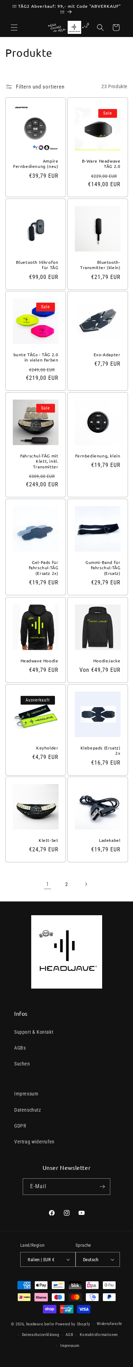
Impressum (26, 1093)
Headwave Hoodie (40, 660)
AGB (69, 1334)
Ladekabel (109, 840)
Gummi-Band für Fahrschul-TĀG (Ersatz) (102, 568)
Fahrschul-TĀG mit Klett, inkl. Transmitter (39, 461)
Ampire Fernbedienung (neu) (35, 163)
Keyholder (47, 747)
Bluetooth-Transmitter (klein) (100, 264)
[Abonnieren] (102, 1186)
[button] (14, 27)
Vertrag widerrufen (34, 1141)
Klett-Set (48, 840)
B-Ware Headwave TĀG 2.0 (101, 163)
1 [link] (47, 884)
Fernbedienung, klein (97, 455)
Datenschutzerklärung (40, 1334)
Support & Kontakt (33, 1032)
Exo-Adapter (106, 354)
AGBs (20, 1048)
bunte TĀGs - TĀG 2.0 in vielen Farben (36, 357)
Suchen (22, 1064)
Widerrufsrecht (109, 1324)
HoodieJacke (106, 660)
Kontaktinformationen (99, 1334)
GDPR (20, 1126)
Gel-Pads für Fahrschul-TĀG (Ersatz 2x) (44, 568)
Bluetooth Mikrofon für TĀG (37, 264)
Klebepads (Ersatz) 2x (100, 750)
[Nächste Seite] (86, 884)
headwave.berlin (40, 1324)
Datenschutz (27, 1110)
